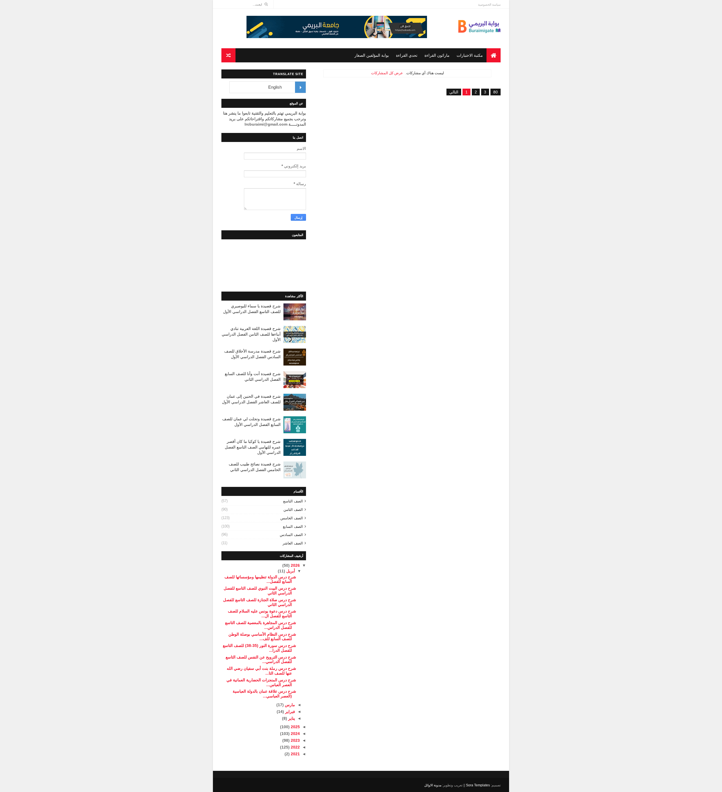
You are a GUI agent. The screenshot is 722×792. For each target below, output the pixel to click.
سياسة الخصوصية (489, 4)
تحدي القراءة (406, 55)
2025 (295, 727)
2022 (295, 747)
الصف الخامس (291, 518)
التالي (453, 92)
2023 (295, 740)
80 (495, 92)
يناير (291, 718)
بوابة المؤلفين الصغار (372, 55)
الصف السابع (293, 526)
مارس (289, 705)
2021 (295, 754)
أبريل (290, 571)
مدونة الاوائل (432, 785)
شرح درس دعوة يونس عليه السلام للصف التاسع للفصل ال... (262, 613)
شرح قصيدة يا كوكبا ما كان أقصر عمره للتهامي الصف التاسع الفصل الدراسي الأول (253, 447)
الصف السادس (291, 535)
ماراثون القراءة (437, 55)
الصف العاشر (293, 543)
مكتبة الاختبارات (470, 55)
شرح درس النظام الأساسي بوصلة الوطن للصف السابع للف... (262, 636)
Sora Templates (478, 785)
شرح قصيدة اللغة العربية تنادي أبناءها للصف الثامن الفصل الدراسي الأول (251, 334)
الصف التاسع (293, 501)
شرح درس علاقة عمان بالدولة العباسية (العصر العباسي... (264, 693)
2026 (295, 565)
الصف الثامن (293, 509)
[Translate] (300, 87)
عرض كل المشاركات (387, 73)
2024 (295, 733)
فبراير (289, 711)
